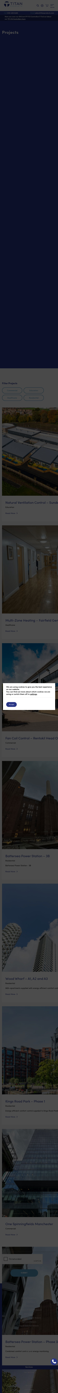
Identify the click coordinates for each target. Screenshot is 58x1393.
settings (33, 694)
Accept (11, 704)
